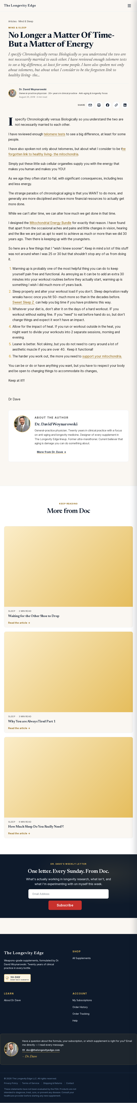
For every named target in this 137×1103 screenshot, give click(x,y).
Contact (70, 1083)
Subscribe (65, 905)
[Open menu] (129, 5)
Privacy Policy (11, 1083)
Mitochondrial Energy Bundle (50, 223)
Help (75, 1020)
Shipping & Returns (52, 1083)
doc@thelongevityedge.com (43, 1050)
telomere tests (54, 134)
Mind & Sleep (26, 21)
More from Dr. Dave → (51, 452)
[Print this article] (99, 105)
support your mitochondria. (102, 356)
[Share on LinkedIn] (125, 105)
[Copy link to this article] (116, 105)
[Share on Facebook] (107, 105)
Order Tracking (81, 1013)
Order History (80, 1007)
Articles (12, 21)
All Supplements (82, 958)
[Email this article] (90, 105)
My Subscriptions (82, 1000)
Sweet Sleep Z (23, 302)
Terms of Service (30, 1083)
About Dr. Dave (12, 1000)
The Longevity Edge (20, 5)
